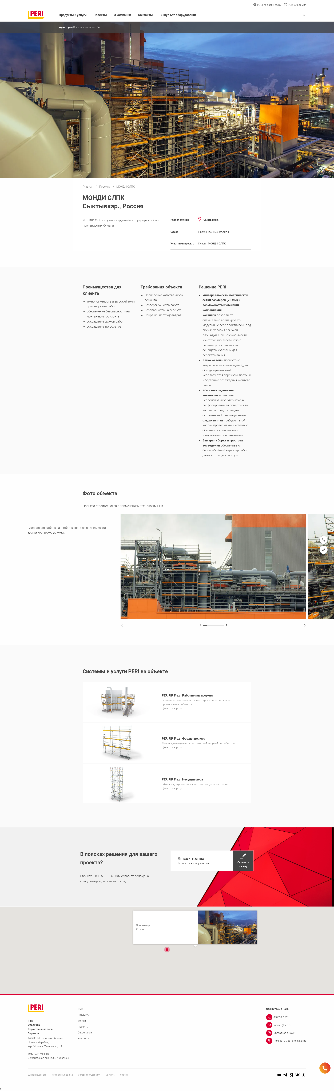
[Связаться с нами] (323, 550)
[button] (212, 861)
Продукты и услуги (72, 15)
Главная (88, 186)
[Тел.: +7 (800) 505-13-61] (323, 540)
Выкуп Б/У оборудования (178, 15)
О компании (122, 15)
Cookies (124, 1075)
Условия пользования (89, 1075)
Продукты (84, 1014)
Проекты (105, 186)
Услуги (82, 1020)
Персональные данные (62, 1075)
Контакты (145, 15)
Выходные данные (37, 1075)
